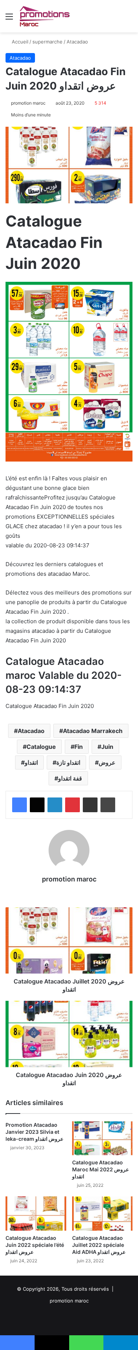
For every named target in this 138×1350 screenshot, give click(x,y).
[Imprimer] (107, 804)
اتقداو (31, 762)
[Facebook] (19, 804)
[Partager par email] (90, 804)
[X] (37, 804)
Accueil (19, 42)
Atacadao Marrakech (93, 730)
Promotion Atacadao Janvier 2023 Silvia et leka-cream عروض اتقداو (34, 1132)
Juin (107, 746)
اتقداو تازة (68, 762)
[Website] (69, 891)
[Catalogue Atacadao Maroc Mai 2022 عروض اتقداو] (102, 1138)
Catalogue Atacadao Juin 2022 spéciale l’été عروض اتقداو (35, 1245)
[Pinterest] (72, 804)
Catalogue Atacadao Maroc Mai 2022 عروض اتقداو (100, 1169)
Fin (78, 746)
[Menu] (9, 19)
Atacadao (77, 42)
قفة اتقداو (70, 778)
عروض (107, 762)
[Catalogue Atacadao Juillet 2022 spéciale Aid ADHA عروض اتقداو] (102, 1213)
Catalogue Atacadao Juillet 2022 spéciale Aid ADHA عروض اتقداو (98, 1245)
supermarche (47, 42)
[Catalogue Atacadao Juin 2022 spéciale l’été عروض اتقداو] (36, 1213)
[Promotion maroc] (44, 16)
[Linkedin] (54, 804)
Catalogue (41, 746)
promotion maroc (28, 103)
